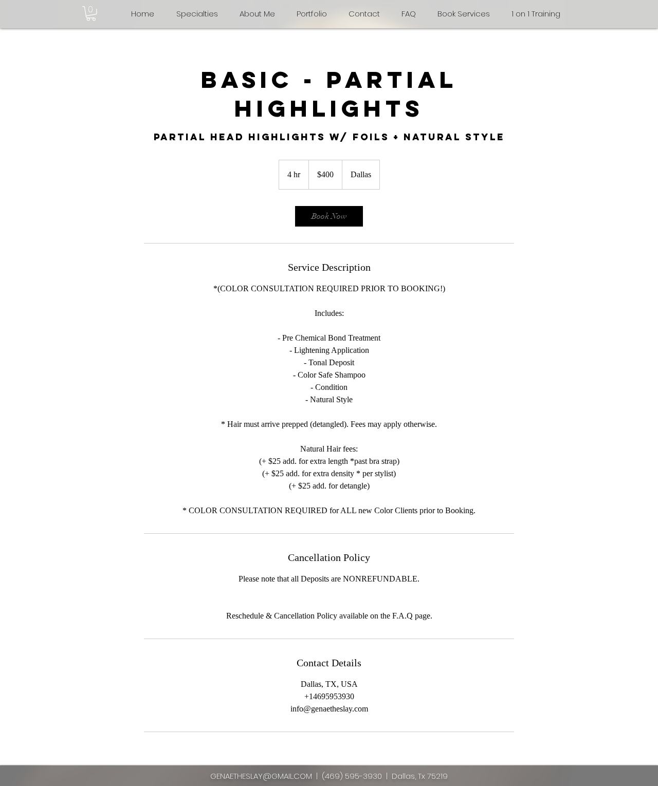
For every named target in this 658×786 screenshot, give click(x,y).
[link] (329, 216)
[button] (91, 13)
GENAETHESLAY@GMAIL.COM (261, 776)
